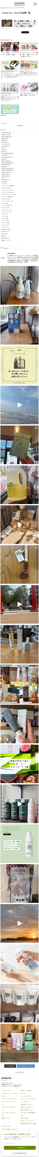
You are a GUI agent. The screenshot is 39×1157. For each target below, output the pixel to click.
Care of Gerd (5, 144)
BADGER (4, 140)
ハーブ (3, 214)
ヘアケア (4, 220)
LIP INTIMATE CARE (7, 153)
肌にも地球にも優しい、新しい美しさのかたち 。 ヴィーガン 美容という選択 (25, 23)
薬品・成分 (4, 238)
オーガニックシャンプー (8, 194)
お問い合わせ (24, 1118)
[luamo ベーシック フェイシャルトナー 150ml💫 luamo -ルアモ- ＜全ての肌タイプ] (19, 843)
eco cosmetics (5, 146)
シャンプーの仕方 (6, 205)
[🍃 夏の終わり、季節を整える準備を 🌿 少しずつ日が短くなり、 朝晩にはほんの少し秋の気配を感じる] (19, 644)
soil (2, 177)
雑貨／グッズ (6, 1118)
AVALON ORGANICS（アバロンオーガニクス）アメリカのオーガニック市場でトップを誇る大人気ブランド (10, 74)
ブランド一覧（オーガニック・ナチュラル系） (10, 1093)
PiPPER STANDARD (7, 170)
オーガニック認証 (6, 196)
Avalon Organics (6, 136)
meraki (3, 159)
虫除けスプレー (5, 240)
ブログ (3, 218)
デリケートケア (5, 212)
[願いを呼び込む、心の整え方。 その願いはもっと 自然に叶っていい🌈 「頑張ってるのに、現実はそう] (19, 365)
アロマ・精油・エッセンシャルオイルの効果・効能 (10, 54)
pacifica (3, 166)
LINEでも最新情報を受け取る (20, 1153)
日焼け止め (4, 231)
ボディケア (4, 222)
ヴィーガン (4, 227)
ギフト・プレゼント (6, 201)
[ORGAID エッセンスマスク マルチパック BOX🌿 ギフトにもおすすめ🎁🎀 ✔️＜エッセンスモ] (19, 444)
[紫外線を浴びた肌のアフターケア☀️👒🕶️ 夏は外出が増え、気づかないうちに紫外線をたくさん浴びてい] (19, 1043)
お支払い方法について (27, 1107)
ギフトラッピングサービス (28, 1099)
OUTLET (3, 115)
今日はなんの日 (5, 229)
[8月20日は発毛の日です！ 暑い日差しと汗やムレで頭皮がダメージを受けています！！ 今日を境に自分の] (19, 803)
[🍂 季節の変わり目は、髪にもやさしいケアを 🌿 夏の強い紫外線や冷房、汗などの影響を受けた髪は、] (19, 285)
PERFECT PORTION (7, 168)
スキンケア (4, 207)
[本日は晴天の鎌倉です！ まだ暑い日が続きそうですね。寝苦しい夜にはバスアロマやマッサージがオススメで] (19, 923)
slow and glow (5, 176)
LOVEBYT (4, 155)
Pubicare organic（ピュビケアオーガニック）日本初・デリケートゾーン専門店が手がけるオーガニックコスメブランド (10, 97)
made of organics (6, 157)
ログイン (23, 1093)
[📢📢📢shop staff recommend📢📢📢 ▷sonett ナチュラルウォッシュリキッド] (19, 484)
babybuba (4, 138)
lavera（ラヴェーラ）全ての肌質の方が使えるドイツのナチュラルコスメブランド (29, 74)
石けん (3, 233)
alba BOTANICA (5, 132)
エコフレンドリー (6, 190)
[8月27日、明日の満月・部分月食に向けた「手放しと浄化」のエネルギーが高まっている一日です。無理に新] (19, 405)
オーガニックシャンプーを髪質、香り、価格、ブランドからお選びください (29, 54)
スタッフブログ (6, 1126)
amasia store (5, 134)
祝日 (3, 236)
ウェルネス (4, 188)
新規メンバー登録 (26, 1090)
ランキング (4, 225)
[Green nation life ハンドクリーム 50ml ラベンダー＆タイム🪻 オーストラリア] (19, 724)
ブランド (4, 216)
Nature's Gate (5, 161)
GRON (3, 149)
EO (2, 147)
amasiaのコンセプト (27, 1104)
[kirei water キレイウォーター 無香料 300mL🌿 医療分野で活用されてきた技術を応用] (19, 963)
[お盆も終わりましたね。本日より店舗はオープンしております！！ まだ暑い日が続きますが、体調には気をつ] (19, 1003)
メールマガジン (25, 1101)
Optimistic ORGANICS (7, 162)
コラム (3, 203)
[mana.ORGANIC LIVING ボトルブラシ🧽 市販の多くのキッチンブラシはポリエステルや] (19, 564)
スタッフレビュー (6, 209)
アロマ (3, 183)
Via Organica (5, 179)
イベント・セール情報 (7, 185)
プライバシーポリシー (27, 1121)
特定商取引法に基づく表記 (28, 1123)
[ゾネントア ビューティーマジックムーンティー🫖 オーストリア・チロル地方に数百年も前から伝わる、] (19, 325)
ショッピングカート (26, 1096)
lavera (3, 151)
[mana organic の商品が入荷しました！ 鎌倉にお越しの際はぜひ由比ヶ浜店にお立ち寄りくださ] (19, 524)
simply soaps (5, 174)
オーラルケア (5, 199)
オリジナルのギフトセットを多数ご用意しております (29, 94)
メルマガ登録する (20, 1148)
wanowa (4, 181)
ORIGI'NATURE (5, 164)
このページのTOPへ (19, 1072)
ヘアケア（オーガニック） (10, 1099)
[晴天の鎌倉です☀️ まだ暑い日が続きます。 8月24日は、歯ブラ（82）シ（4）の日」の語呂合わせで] (19, 604)
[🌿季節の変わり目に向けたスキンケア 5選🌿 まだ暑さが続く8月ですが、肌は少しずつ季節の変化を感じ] (19, 764)
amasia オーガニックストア (6, 7)
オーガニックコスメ (6, 192)
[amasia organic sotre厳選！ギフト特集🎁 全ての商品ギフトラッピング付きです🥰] (19, 684)
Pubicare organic (6, 172)
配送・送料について (26, 1110)
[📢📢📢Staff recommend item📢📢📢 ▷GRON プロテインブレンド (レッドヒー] (19, 883)
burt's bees (4, 142)
